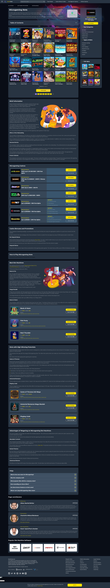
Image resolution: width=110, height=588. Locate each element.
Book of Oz (33, 265)
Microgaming (14, 30)
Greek (39, 50)
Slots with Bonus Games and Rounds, (32, 397)
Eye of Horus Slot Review (91, 77)
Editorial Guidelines (83, 566)
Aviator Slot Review (97, 70)
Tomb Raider (97, 77)
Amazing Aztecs (70, 69)
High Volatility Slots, (23, 313)
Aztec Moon (69, 84)
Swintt (83, 54)
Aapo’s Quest (47, 55)
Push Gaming (85, 46)
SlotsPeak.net (11, 559)
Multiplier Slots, (29, 313)
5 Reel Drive (69, 41)
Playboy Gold (25, 416)
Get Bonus (71, 169)
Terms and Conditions (97, 564)
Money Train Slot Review (70, 569)
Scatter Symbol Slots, (29, 338)
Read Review (71, 173)
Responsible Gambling (84, 567)
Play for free (15, 33)
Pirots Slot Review (91, 70)
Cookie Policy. (40, 585)
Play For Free (70, 312)
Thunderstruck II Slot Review (71, 571)
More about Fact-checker (25, 535)
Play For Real (70, 309)
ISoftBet (84, 50)
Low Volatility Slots (42, 421)
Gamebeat (84, 52)
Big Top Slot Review (91, 85)
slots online (37, 239)
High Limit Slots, (23, 397)
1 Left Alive (12, 41)
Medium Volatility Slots (42, 397)
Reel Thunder (25, 333)
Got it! (74, 585)
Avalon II (46, 84)
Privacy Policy (95, 567)
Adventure (50, 50)
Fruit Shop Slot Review (97, 85)
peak (9, 1)
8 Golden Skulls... (36, 55)
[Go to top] (108, 585)
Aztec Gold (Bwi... (59, 84)
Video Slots (84, 37)
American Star (13, 84)
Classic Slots (85, 33)
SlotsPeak (11, 5)
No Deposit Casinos (73, 1)
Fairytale (16, 50)
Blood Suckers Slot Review (70, 562)
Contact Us (82, 562)
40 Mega (57, 41)
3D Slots (84, 30)
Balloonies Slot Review (84, 70)
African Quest (70, 55)
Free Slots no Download (87, 32)
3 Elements (35, 41)
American (16, 79)
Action (16, 36)
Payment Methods (83, 569)
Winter (50, 36)
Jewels (27, 36)
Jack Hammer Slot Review (84, 77)
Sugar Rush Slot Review (70, 564)
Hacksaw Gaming (86, 42)
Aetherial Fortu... (59, 55)
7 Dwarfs (12, 55)
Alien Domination (25, 69)
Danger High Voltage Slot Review (84, 85)
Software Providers (22, 5)
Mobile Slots (85, 35)
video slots (40, 445)
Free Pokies (50, 1)
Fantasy (39, 36)
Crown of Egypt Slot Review (70, 567)
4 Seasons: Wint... (48, 41)
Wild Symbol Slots (36, 338)
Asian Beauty (35, 84)
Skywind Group (85, 48)
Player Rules (95, 566)
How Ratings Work (83, 564)
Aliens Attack (35, 69)
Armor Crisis (24, 84)
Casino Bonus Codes (61, 1)
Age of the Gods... (14, 69)
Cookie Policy (95, 569)
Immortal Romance (14, 266)
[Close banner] (0, 577)
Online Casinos (84, 1)
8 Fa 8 (22, 55)
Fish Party (24, 320)
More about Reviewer (24, 522)
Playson (84, 44)
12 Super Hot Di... (25, 41)
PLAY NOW (2, 580)
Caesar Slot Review (69, 566)
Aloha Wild (57, 69)
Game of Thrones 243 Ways (30, 392)
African (73, 50)
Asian (27, 50)
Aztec (62, 79)
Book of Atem (25, 308)
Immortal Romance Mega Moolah (32, 404)
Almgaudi (46, 69)
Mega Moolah (27, 265)
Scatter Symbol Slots (35, 313)
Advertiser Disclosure (97, 562)
